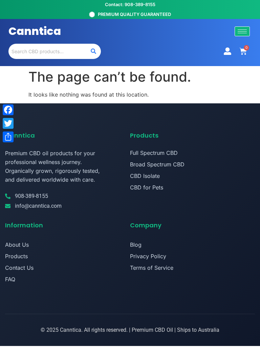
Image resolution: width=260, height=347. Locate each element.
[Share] (8, 137)
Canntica (34, 31)
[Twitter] (8, 123)
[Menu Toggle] (227, 51)
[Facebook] (8, 110)
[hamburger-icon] (242, 31)
